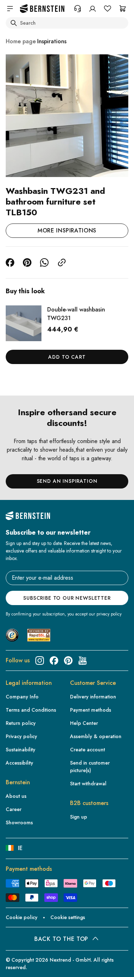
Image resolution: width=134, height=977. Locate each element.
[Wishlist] (107, 8)
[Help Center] (77, 8)
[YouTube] (82, 660)
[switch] (15, 965)
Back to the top (61, 939)
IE (20, 848)
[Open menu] (10, 8)
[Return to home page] (42, 8)
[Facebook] (54, 660)
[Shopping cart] (122, 8)
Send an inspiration (67, 481)
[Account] (92, 8)
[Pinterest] (68, 660)
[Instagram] (39, 660)
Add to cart (66, 356)
